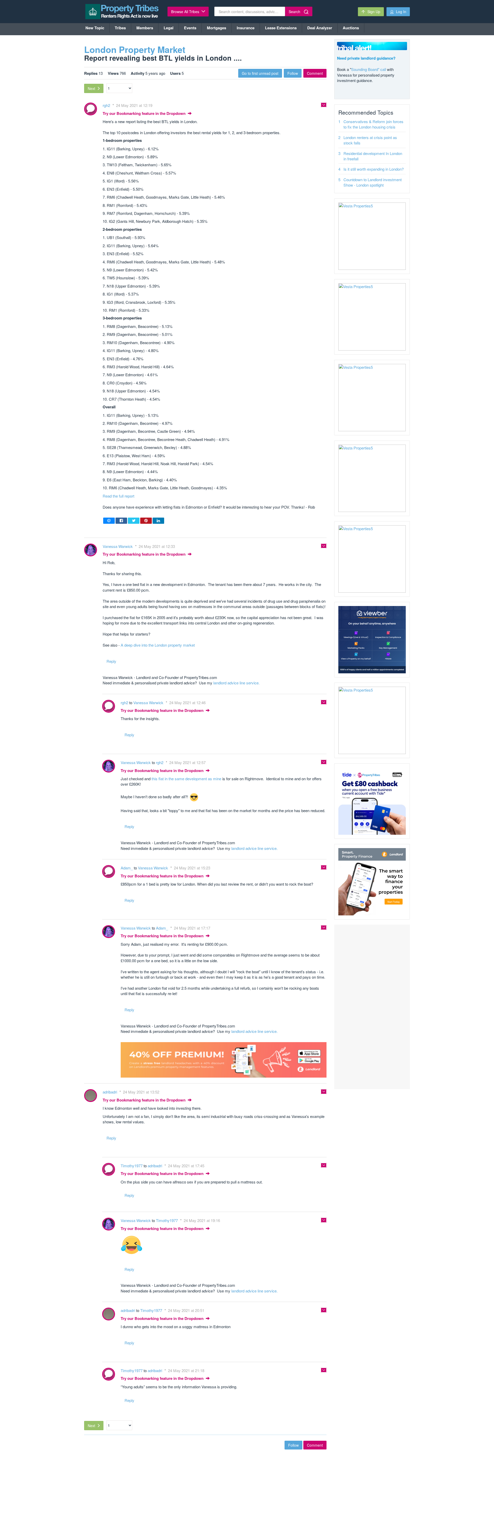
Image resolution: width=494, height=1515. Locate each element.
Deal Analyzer (319, 28)
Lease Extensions (281, 28)
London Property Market (134, 49)
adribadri (110, 1092)
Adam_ (127, 867)
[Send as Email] (109, 521)
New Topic (94, 28)
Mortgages (216, 28)
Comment (315, 73)
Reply (111, 661)
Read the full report (118, 496)
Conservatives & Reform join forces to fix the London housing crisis (373, 124)
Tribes (120, 28)
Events (190, 28)
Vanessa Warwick (118, 546)
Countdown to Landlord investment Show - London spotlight (372, 182)
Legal (168, 28)
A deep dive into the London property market (158, 645)
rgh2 (107, 105)
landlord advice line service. (236, 682)
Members (144, 28)
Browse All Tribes (185, 11)
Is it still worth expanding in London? (373, 169)
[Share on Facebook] (121, 521)
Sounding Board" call (368, 69)
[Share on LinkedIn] (158, 521)
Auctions (351, 28)
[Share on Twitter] (133, 521)
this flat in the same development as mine (186, 778)
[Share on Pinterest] (146, 521)
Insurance (245, 28)
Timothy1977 (132, 1165)
